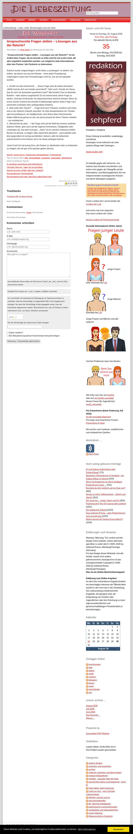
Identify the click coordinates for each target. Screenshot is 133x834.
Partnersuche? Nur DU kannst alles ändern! (106, 504)
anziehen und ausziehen (100, 766)
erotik (91, 674)
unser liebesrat (95, 813)
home (9, 20)
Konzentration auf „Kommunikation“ (20, 173)
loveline (110, 395)
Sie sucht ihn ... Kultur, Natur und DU (103, 500)
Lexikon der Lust (93, 204)
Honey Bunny (25, 50)
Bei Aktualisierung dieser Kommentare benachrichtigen (34, 336)
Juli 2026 (90, 709)
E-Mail (10, 236)
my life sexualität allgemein (98, 417)
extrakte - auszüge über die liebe (104, 779)
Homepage (12, 243)
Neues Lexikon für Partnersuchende (102, 220)
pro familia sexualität (104, 398)
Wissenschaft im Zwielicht (100, 816)
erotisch (92, 677)
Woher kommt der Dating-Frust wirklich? (104, 519)
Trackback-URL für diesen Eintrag (19, 196)
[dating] (87, 671)
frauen (91, 683)
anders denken (95, 763)
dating (91, 671)
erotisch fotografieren (98, 776)
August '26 (103, 649)
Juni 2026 (90, 712)
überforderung (67, 158)
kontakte (44, 20)
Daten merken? (16, 333)
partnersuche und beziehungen (37, 155)
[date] (87, 667)
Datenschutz (90, 20)
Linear (28, 212)
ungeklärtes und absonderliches (103, 810)
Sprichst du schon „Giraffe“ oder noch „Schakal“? (25, 170)
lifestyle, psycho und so (16, 155)
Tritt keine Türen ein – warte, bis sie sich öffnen (25, 167)
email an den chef (94, 152)
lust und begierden (97, 801)
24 (89, 641)
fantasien (93, 680)
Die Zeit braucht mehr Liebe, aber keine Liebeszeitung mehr (29, 177)
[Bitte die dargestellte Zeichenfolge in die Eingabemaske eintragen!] (15, 316)
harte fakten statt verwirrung (101, 788)
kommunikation (59, 20)
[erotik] (87, 674)
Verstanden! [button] (118, 829)
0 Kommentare (55, 155)
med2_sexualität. (94, 404)
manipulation (56, 158)
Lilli (105, 283)
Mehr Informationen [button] (87, 829)
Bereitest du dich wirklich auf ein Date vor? (105, 488)
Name (9, 228)
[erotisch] (87, 677)
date (26, 158)
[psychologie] (87, 689)
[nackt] (87, 686)
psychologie (94, 689)
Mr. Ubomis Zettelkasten (100, 804)
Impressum (75, 20)
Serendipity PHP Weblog (97, 733)
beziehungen (95, 664)
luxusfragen (45, 158)
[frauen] (87, 683)
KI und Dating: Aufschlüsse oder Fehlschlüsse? (24, 164)
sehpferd (20, 20)
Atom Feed (93, 454)
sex (90, 692)
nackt (91, 686)
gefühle (32, 20)
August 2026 (92, 706)
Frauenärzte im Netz (95, 423)
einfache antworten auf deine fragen (105, 772)
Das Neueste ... (93, 715)
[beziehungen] (87, 664)
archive (92, 769)
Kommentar (12, 251)
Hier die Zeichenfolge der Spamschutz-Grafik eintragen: (28, 323)
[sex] (87, 692)
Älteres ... (90, 718)
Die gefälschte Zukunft (96, 510)
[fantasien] (87, 680)
